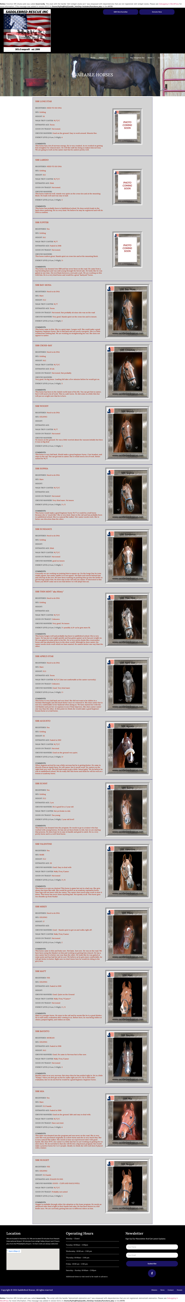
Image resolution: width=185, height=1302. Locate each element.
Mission (154, 1290)
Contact (161, 58)
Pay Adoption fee (137, 58)
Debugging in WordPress (169, 4)
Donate (179, 1290)
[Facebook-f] (152, 1273)
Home (92, 58)
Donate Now (157, 12)
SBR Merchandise (121, 12)
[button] (169, 58)
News (150, 58)
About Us (103, 58)
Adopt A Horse (118, 58)
